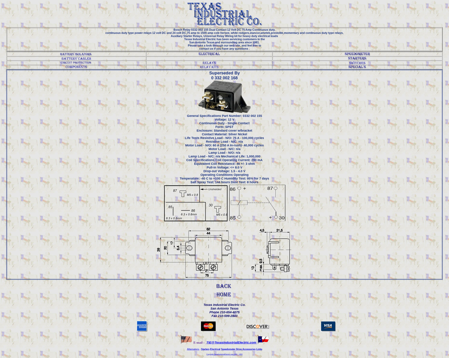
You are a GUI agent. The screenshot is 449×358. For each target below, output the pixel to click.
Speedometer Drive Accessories (238, 349)
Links (259, 349)
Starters (205, 349)
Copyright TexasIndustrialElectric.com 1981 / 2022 (224, 354)
